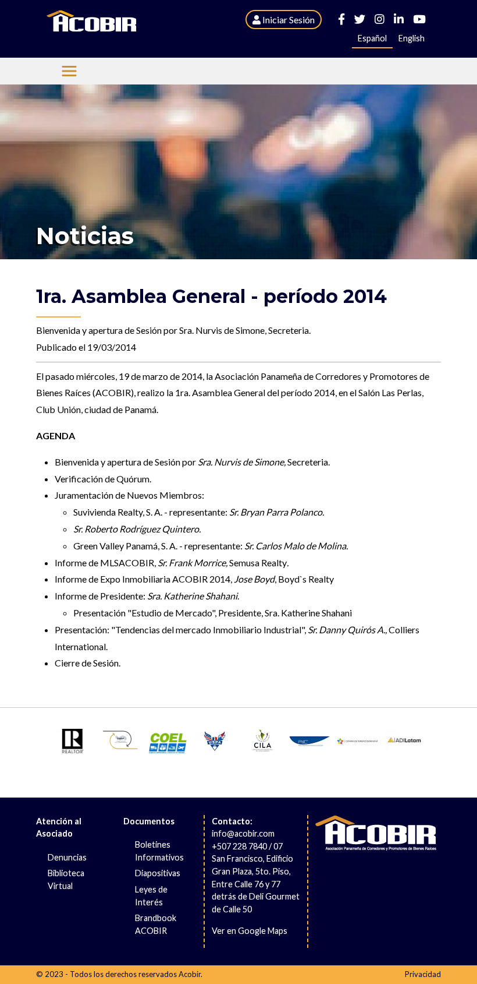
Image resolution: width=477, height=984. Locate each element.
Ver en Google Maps (249, 931)
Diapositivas (157, 873)
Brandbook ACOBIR (155, 924)
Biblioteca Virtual (66, 879)
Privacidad (423, 974)
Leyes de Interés (151, 895)
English (411, 38)
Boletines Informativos (159, 851)
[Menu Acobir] (69, 71)
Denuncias (67, 857)
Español (372, 38)
